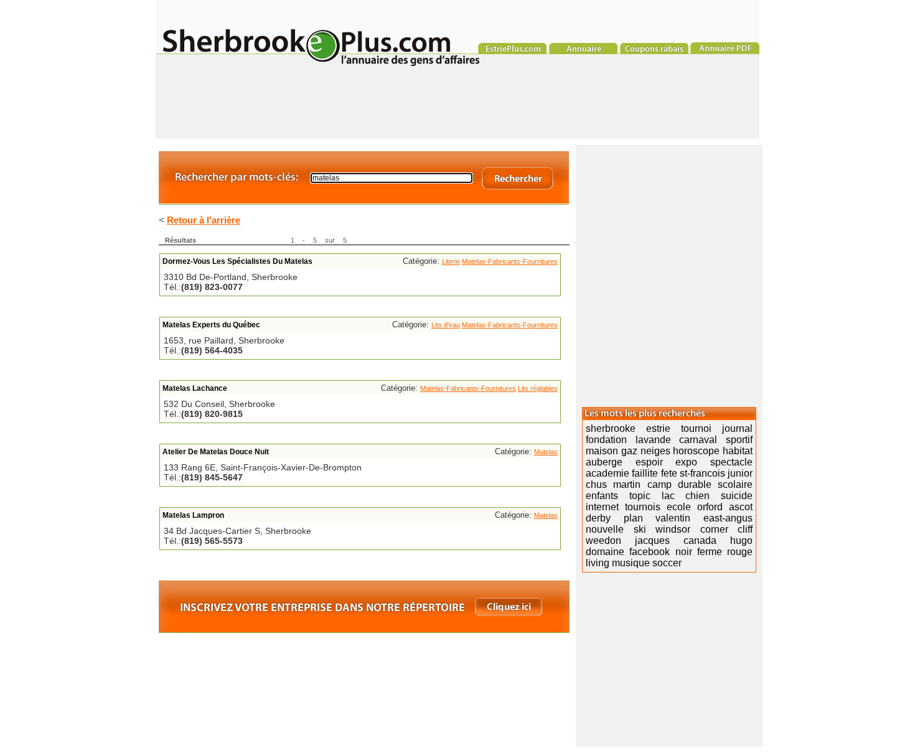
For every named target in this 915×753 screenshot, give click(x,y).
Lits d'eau (445, 325)
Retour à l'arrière (203, 220)
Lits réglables (538, 388)
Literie (451, 261)
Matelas (546, 452)
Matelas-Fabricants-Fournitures (510, 261)
